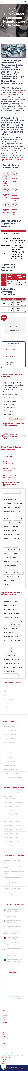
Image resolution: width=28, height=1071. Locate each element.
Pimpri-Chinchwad (9, 580)
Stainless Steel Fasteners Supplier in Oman (14, 932)
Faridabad (15, 530)
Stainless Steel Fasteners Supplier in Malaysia (14, 938)
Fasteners (5, 1015)
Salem (14, 546)
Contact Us (5, 1022)
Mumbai (6, 492)
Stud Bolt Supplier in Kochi (11, 806)
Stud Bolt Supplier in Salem (11, 833)
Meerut (6, 584)
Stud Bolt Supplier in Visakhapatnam (14, 810)
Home (7, 28)
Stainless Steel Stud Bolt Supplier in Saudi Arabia (14, 883)
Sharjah (14, 675)
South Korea (7, 625)
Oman (12, 652)
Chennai (6, 538)
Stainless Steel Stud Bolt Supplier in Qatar (14, 872)
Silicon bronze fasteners (11, 769)
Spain (16, 625)
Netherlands (14, 617)
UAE (12, 621)
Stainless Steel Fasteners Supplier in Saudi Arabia (14, 960)
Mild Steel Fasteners (9, 757)
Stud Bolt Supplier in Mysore (12, 841)
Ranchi (15, 561)
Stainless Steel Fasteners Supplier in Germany (14, 915)
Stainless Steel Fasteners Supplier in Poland (14, 949)
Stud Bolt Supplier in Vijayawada (13, 814)
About (4, 1013)
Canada (12, 605)
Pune (5, 576)
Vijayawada (7, 522)
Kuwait (6, 671)
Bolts (5, 687)
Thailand (6, 675)
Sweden (6, 628)
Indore (5, 495)
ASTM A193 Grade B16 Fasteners (13, 777)
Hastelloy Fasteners (9, 765)
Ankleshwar (7, 507)
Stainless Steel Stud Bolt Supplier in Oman (14, 878)
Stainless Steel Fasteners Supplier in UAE (14, 921)
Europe (19, 621)
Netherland (15, 659)
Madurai (6, 542)
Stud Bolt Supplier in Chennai (12, 821)
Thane (13, 569)
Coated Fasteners (9, 711)
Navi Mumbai (13, 553)
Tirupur (6, 549)
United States (8, 636)
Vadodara (6, 546)
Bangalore (17, 534)
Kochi (5, 515)
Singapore (7, 648)
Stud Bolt (6, 707)
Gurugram (6, 526)
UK (4, 613)
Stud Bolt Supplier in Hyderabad (13, 802)
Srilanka (6, 667)
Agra (5, 553)
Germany (15, 648)
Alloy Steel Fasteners (10, 750)
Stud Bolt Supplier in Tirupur (12, 837)
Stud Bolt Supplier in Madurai (12, 825)
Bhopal (6, 511)
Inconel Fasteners (9, 742)
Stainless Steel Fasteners (11, 726)
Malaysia (6, 655)
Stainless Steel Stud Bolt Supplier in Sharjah (14, 867)
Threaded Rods (8, 699)
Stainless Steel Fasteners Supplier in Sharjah (14, 927)
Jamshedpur (17, 503)
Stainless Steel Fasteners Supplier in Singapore (14, 910)
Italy (9, 613)
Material (4, 1017)
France (15, 609)
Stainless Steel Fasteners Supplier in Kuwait (14, 943)
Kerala (5, 573)
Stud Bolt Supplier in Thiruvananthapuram (10, 797)
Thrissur (16, 522)
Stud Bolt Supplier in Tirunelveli (12, 829)
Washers (6, 703)
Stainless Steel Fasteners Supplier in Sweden (14, 954)
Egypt (13, 667)
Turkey (14, 628)
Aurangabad (7, 534)
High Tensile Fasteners (10, 754)
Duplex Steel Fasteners (10, 730)
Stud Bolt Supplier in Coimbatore (13, 792)
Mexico (6, 617)
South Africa (7, 640)
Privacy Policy (20, 1069)
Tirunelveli (15, 542)
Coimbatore (15, 492)
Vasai (12, 573)
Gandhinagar (15, 549)
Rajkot (16, 507)
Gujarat (19, 573)
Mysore (6, 565)
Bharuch (6, 530)
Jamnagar (15, 538)
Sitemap (6, 1069)
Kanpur (6, 557)
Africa (5, 644)
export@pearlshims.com (12, 364)
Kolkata (6, 569)
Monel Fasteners (8, 746)
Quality (4, 1020)
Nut (5, 691)
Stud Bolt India (21, 1067)
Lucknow (13, 557)
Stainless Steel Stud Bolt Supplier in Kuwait (14, 889)
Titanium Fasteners (9, 761)
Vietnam (17, 636)
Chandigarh (7, 519)
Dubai (16, 663)
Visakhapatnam (14, 515)
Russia (6, 621)
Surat (12, 511)
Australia (15, 601)
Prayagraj (6, 561)
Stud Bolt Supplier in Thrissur (12, 845)
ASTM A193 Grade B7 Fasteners (12, 773)
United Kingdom (8, 632)
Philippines (7, 609)
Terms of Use (13, 1069)
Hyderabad (7, 503)
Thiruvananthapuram (10, 499)
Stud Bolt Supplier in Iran (11, 894)
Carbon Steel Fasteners (10, 738)
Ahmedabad (17, 519)
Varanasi (13, 565)
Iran (20, 667)
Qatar (13, 655)
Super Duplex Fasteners (10, 734)
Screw (5, 695)
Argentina (7, 601)
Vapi (19, 511)
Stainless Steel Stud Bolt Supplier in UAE (14, 861)
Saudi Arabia (7, 663)
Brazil (5, 605)
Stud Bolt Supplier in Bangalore (12, 817)
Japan (16, 613)
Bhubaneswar (14, 576)
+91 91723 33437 (10, 349)
